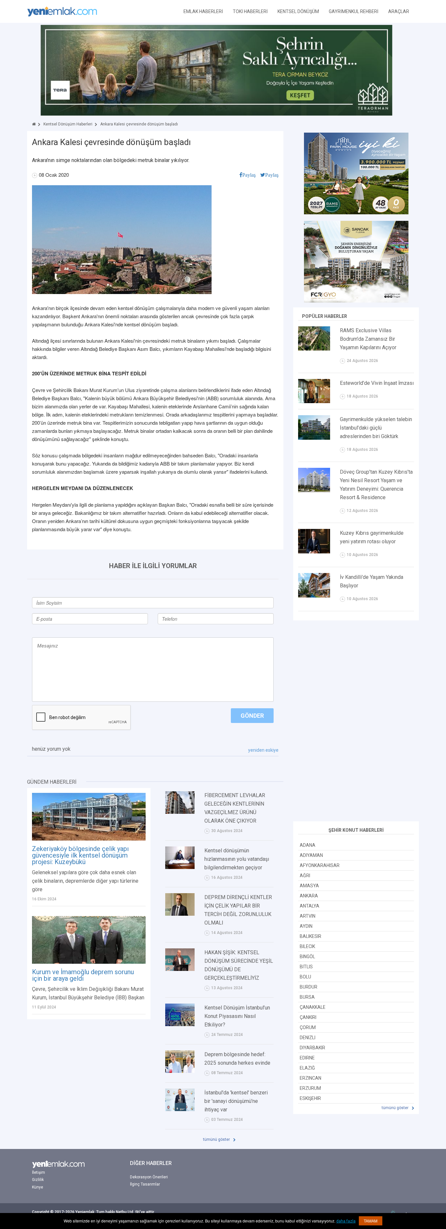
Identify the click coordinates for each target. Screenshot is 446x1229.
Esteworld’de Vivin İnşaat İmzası (377, 383)
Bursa (307, 997)
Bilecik (307, 946)
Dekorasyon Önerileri (149, 1177)
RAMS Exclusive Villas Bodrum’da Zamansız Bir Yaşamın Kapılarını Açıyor (368, 339)
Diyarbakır (312, 1047)
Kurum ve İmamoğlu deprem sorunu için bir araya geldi (83, 975)
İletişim (38, 1172)
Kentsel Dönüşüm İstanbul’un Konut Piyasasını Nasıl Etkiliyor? (237, 1016)
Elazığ (307, 1068)
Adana (307, 845)
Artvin (307, 916)
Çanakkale (313, 1007)
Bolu (305, 976)
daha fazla (346, 1221)
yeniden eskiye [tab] (263, 750)
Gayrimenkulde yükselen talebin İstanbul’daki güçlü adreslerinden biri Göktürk (376, 427)
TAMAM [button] (370, 1220)
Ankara (309, 895)
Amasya (309, 885)
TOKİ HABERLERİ (250, 11)
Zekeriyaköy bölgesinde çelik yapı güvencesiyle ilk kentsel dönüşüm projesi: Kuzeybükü (80, 855)
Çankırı (308, 1017)
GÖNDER (252, 715)
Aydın (306, 926)
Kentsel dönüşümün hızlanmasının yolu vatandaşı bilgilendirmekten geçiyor (236, 859)
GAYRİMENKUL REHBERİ (353, 11)
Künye (37, 1187)
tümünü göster (217, 1139)
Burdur (308, 987)
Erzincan (310, 1078)
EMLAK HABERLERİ (203, 11)
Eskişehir (310, 1098)
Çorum (308, 1027)
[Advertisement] (356, 722)
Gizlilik (38, 1179)
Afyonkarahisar (320, 865)
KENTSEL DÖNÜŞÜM (298, 11)
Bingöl (307, 956)
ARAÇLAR (398, 11)
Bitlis (306, 966)
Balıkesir (310, 936)
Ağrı (305, 875)
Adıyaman (311, 855)
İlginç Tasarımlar (145, 1184)
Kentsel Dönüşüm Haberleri (67, 124)
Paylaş (249, 174)
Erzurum (310, 1088)
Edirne (307, 1057)
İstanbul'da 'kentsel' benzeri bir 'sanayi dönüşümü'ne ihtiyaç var (236, 1101)
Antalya (309, 906)
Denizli (307, 1037)
